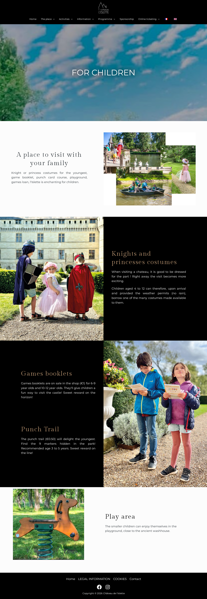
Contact (135, 579)
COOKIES (120, 579)
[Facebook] (99, 587)
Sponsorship (127, 19)
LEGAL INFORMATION (94, 579)
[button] (53, 19)
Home (32, 19)
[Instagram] (107, 587)
